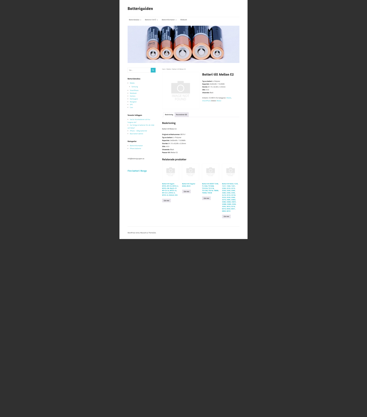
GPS (131, 104)
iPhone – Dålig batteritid (138, 131)
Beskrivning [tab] (169, 114)
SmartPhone (206, 100)
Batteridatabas (134, 19)
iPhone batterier (135, 148)
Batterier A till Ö (150, 19)
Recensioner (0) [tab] (181, 114)
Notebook (133, 93)
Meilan (219, 100)
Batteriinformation (168, 19)
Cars (131, 107)
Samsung (135, 86)
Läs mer (166, 200)
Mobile (169, 69)
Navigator (133, 102)
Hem (163, 69)
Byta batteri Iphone (136, 133)
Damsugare (134, 99)
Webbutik (183, 19)
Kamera (132, 96)
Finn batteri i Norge (137, 170)
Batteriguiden (140, 8)
